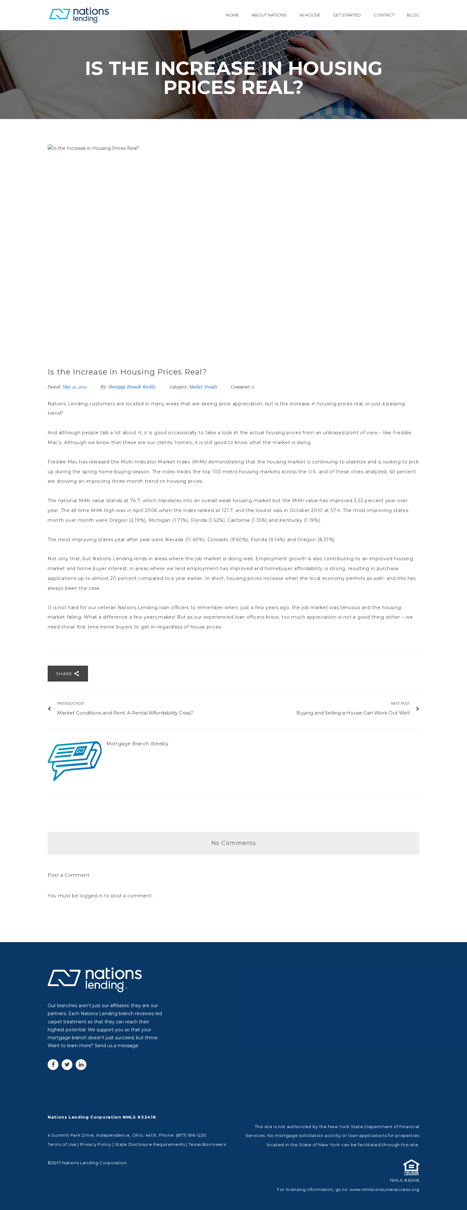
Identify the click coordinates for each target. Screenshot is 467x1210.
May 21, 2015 (75, 387)
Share (65, 673)
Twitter (67, 1064)
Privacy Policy (95, 1144)
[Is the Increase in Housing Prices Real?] (233, 248)
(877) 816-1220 (191, 1135)
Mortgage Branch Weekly (132, 387)
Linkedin (81, 1064)
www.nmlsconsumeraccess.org (384, 1189)
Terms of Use (62, 1144)
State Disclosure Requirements (150, 1144)
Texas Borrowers (207, 1144)
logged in (91, 896)
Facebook (53, 1064)
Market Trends (203, 387)
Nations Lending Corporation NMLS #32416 (102, 1117)
